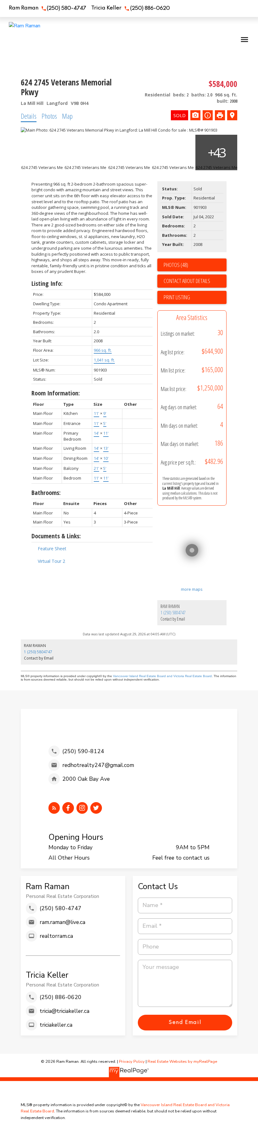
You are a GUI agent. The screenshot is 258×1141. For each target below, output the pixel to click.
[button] (48, 8)
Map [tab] (67, 116)
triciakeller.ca (56, 1025)
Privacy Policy (132, 1061)
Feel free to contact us (181, 857)
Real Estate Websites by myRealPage (182, 1061)
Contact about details (187, 281)
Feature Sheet (52, 548)
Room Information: (55, 393)
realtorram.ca (56, 936)
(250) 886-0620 (150, 8)
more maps (192, 589)
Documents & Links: (56, 536)
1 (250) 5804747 (173, 613)
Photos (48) (176, 265)
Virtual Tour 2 (51, 561)
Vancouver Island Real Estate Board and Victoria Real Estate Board (162, 676)
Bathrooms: (46, 492)
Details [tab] (28, 116)
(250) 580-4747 (66, 8)
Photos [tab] (49, 116)
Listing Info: (47, 283)
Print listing (177, 297)
